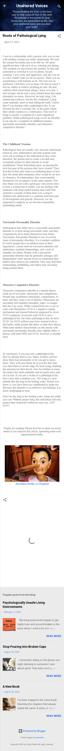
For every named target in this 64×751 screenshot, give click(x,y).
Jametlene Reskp (24, 483)
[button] (59, 36)
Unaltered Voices (32, 5)
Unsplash (44, 483)
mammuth (39, 737)
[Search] (59, 7)
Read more (53, 636)
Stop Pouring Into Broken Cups (24, 646)
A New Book (11, 686)
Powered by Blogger (34, 731)
